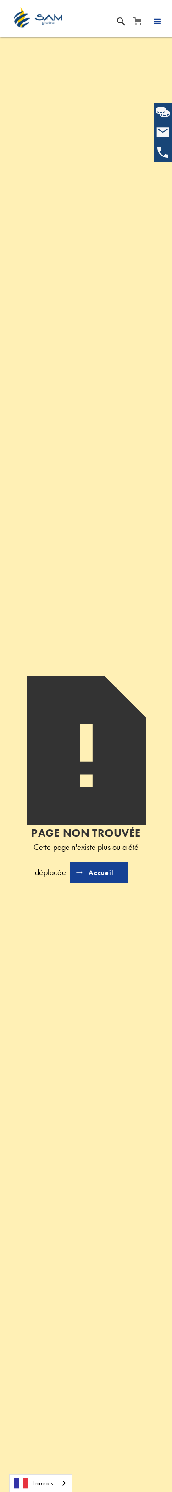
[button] (137, 21)
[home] (38, 17)
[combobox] (40, 1483)
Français (43, 1483)
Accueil (101, 872)
